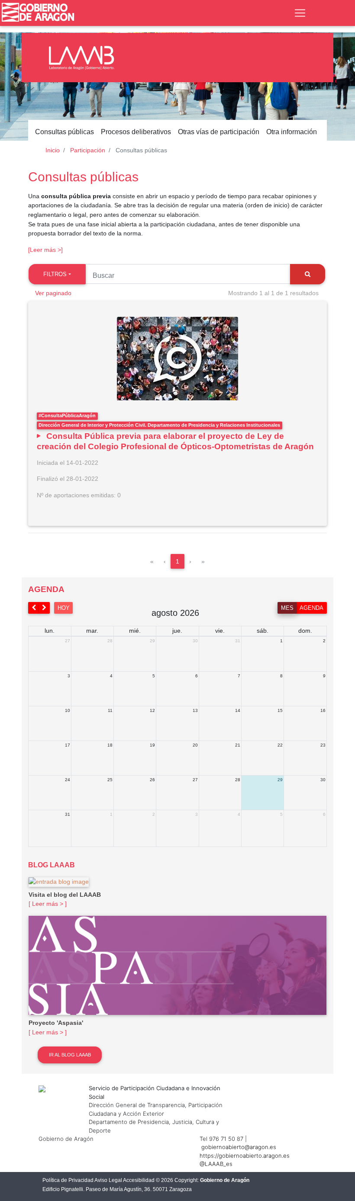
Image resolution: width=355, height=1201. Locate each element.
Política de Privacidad (68, 1180)
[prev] (33, 608)
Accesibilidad (139, 1180)
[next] (44, 608)
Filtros (55, 274)
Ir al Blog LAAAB (70, 1054)
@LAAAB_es (216, 1163)
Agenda (311, 608)
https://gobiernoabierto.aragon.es (245, 1155)
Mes (287, 608)
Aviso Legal (108, 1180)
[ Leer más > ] (48, 903)
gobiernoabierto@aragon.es (238, 1146)
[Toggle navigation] (300, 13)
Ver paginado (53, 293)
